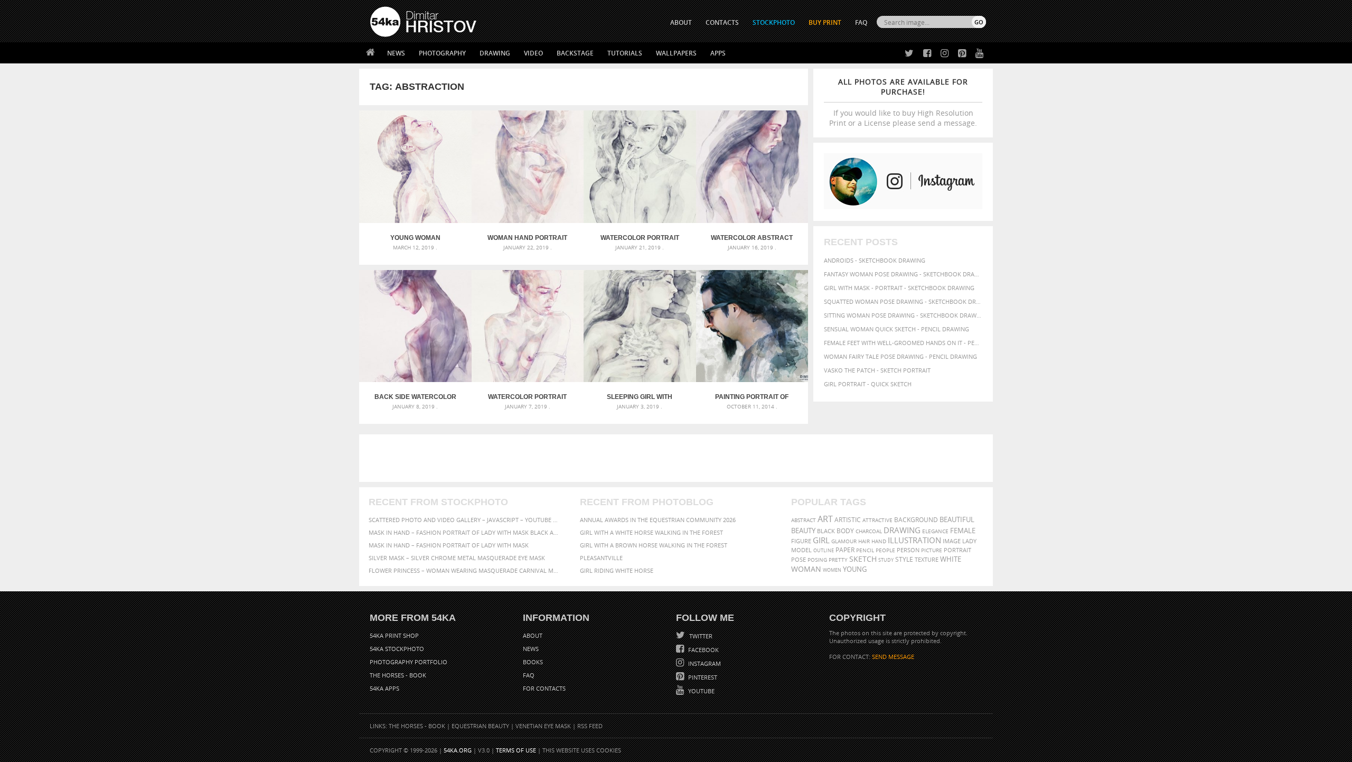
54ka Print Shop (394, 635)
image (952, 541)
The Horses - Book (398, 675)
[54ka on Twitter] (907, 53)
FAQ (861, 22)
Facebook (703, 650)
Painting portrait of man (751, 397)
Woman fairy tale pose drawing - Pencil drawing (900, 356)
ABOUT (681, 22)
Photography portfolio (408, 662)
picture (931, 550)
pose (798, 559)
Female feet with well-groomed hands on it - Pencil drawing (903, 343)
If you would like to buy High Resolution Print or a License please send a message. (903, 102)
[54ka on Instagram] (942, 53)
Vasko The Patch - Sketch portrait (877, 370)
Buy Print (825, 22)
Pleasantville (601, 558)
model (801, 550)
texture (926, 559)
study (886, 559)
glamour (844, 541)
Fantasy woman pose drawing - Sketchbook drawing (903, 274)
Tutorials (624, 53)
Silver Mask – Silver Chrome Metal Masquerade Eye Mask (457, 558)
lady (969, 541)
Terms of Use (516, 750)
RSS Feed (590, 726)
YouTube (701, 691)
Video (533, 53)
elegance (935, 531)
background (916, 519)
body (845, 531)
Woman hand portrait (527, 237)
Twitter (700, 636)
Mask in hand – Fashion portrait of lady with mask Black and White (465, 532)
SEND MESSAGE (893, 657)
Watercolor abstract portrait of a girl (752, 237)
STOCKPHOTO (774, 22)
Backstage (575, 53)
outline (823, 550)
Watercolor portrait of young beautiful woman (527, 397)
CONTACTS (722, 22)
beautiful (957, 519)
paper (845, 549)
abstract (803, 520)
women (832, 569)
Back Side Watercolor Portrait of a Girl (415, 397)
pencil (865, 550)
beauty (803, 530)
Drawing (495, 53)
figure (801, 541)
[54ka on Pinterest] (960, 53)
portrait (957, 550)
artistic (847, 520)
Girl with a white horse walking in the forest (651, 532)
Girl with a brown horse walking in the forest (653, 545)
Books (533, 662)
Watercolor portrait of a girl (639, 237)
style (904, 559)
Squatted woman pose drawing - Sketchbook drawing (903, 301)
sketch (863, 559)
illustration (914, 540)
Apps (718, 53)
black (826, 531)
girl (821, 540)
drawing (902, 530)
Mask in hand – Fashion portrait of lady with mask (449, 545)
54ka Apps (384, 688)
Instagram (704, 663)
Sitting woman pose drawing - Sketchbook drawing (903, 315)
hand (878, 541)
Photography (442, 53)
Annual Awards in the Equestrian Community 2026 (658, 520)
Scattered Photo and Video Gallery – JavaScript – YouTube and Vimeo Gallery (465, 520)
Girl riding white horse (616, 570)
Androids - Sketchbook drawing (874, 260)
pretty (838, 559)
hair (864, 541)
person (908, 550)
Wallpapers (676, 53)
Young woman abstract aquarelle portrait (415, 237)
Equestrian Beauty (480, 726)
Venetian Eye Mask (543, 726)
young (855, 569)
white (950, 559)
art (825, 519)
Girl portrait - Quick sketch (868, 384)
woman (806, 569)
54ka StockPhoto (397, 649)
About (532, 635)
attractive (877, 520)
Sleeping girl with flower (639, 397)
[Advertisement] (678, 458)
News (396, 53)
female (962, 530)
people (885, 550)
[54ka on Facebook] (925, 53)
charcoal (869, 531)
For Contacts (544, 688)
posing (817, 559)
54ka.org (458, 750)
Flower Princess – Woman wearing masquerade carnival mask (465, 570)
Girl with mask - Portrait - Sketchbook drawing (899, 288)
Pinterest (702, 677)
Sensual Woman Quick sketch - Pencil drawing (896, 329)
